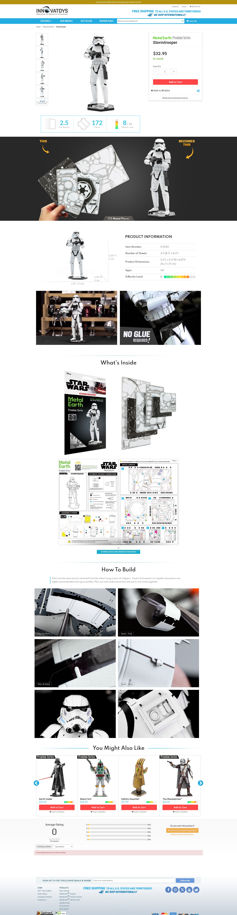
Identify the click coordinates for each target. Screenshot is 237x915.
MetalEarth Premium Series (71, 896)
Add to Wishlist (161, 91)
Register (175, 7)
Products (64, 888)
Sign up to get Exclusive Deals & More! (67, 880)
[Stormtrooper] (42, 39)
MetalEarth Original (68, 893)
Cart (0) (193, 21)
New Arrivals (66, 21)
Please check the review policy (182, 834)
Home (40, 888)
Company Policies (45, 897)
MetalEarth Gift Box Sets (70, 899)
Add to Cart (175, 82)
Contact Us (42, 900)
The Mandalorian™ (172, 799)
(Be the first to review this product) (175, 98)
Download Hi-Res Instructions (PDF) (118, 552)
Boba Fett (85, 799)
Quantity (157, 66)
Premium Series (106, 21)
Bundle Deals (65, 903)
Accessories (64, 906)
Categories (45, 21)
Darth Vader (45, 799)
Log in (184, 7)
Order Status (42, 894)
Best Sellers (86, 21)
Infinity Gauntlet (130, 799)
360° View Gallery (45, 891)
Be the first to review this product (182, 830)
